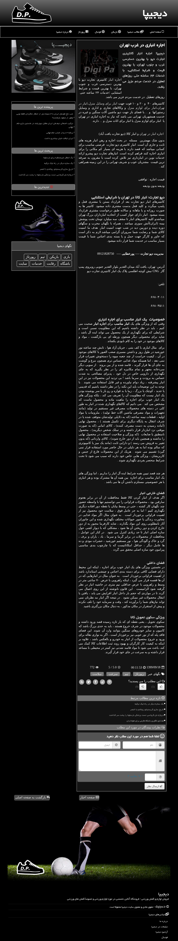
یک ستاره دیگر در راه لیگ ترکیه (149, 704)
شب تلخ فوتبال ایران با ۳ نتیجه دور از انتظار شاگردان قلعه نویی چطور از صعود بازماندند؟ (44, 116)
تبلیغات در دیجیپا (159, 926)
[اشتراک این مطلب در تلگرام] (102, 681)
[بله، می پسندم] (161, 686)
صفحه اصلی (156, 31)
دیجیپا (155, 13)
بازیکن (114, 31)
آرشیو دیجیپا (162, 932)
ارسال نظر (153, 786)
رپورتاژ (82, 31)
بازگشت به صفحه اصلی (31, 797)
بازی (66, 257)
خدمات (37, 263)
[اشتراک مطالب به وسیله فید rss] (82, 681)
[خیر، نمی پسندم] (142, 686)
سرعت (113, 674)
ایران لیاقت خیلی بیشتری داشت (58, 138)
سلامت (97, 674)
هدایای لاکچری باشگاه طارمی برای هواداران (145, 721)
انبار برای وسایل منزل (103, 103)
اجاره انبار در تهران (152, 133)
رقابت (51, 263)
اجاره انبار (115, 79)
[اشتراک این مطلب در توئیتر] (89, 681)
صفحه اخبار (88, 797)
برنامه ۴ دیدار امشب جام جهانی (59, 132)
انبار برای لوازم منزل (142, 107)
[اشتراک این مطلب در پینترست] (109, 681)
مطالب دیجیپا (133, 31)
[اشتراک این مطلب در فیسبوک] (95, 681)
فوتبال (98, 31)
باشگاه (65, 263)
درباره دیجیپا (62, 31)
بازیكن (54, 257)
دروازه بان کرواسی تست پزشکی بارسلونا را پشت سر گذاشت (136, 715)
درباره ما (164, 921)
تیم (126, 674)
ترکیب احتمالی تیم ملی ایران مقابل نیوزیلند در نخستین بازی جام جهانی (45, 125)
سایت (23, 263)
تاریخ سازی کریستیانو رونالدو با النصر (147, 709)
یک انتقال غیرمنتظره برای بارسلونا (58, 157)
